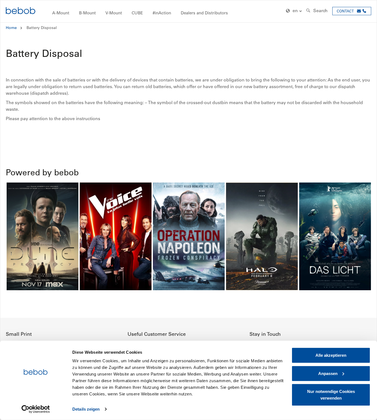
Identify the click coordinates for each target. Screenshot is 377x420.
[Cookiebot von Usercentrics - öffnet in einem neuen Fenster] (36, 409)
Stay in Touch (265, 334)
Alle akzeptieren (330, 355)
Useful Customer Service (157, 334)
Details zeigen (86, 409)
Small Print (19, 334)
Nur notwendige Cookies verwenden (331, 394)
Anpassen (328, 373)
